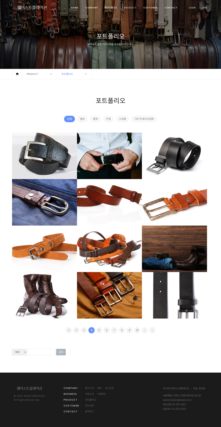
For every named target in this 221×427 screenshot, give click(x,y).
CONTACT (171, 7)
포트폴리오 (90, 399)
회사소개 (89, 388)
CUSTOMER (150, 7)
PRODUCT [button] (33, 74)
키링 (108, 119)
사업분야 (101, 393)
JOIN (204, 7)
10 (137, 330)
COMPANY (91, 7)
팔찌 (95, 119)
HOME (74, 7)
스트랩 (122, 119)
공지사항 (89, 405)
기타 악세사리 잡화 (144, 119)
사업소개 (89, 393)
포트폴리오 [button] (67, 74)
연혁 (99, 388)
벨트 (82, 119)
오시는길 (109, 388)
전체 (69, 119)
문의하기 (89, 411)
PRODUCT (130, 7)
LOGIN (192, 7)
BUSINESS (111, 7)
